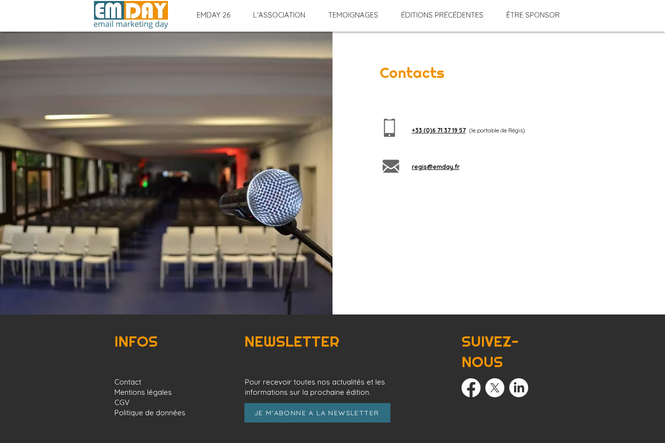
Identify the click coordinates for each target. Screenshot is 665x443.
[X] (494, 387)
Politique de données (149, 412)
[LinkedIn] (518, 387)
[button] (213, 15)
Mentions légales (143, 392)
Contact (127, 382)
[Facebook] (471, 387)
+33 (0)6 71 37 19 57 (439, 130)
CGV (121, 402)
